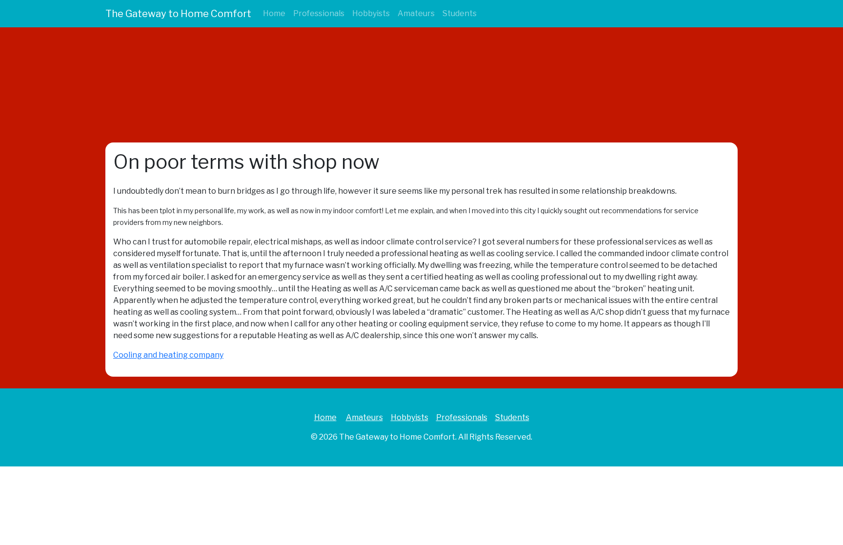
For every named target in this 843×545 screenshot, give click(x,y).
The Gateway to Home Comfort (178, 14)
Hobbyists (371, 13)
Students (459, 13)
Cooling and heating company (168, 355)
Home (274, 13)
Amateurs (416, 13)
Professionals (318, 13)
